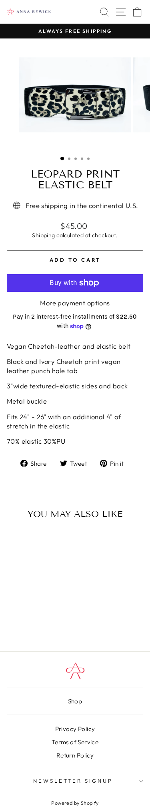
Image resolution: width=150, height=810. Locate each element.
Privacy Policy (75, 729)
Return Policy (75, 755)
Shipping (43, 235)
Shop (75, 701)
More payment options (75, 303)
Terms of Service (75, 742)
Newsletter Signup (73, 781)
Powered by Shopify (74, 803)
